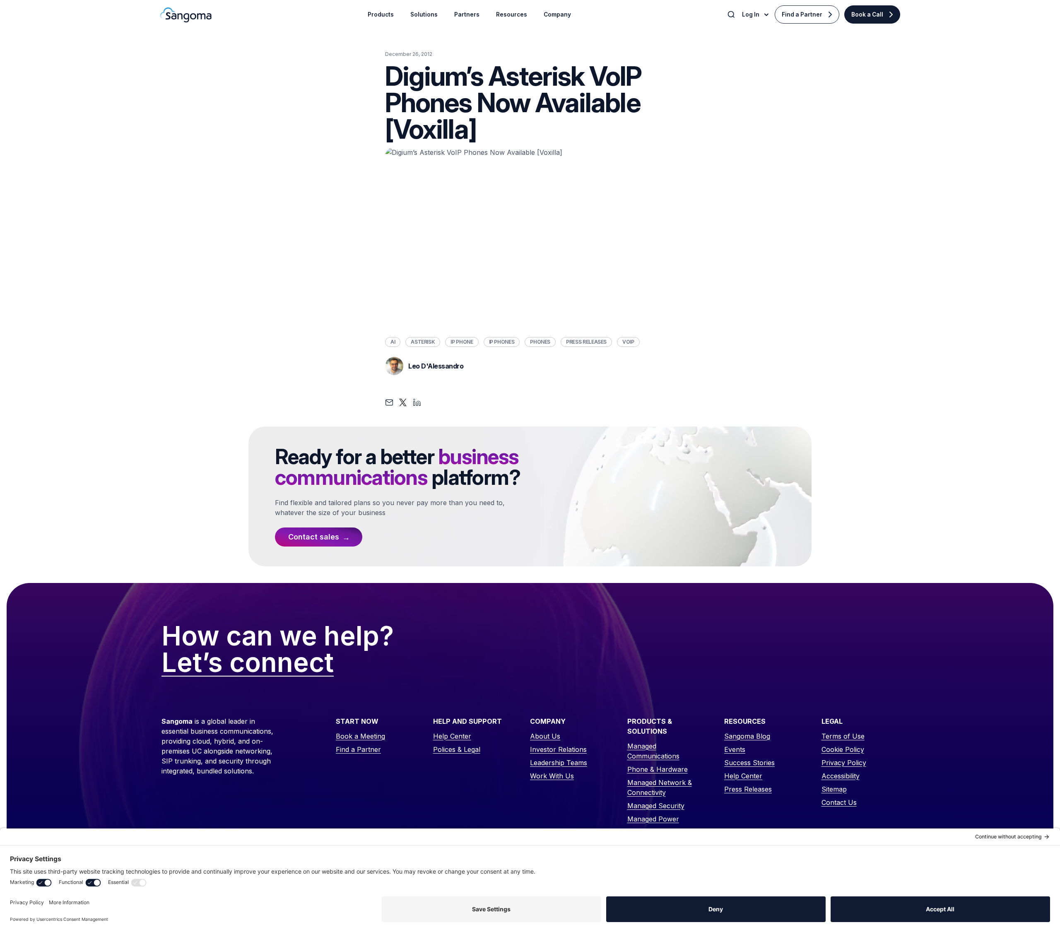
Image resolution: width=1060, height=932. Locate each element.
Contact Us (839, 802)
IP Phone (461, 342)
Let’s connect (247, 663)
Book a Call (867, 14)
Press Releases (586, 342)
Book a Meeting (360, 736)
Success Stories (749, 763)
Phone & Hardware (657, 769)
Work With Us (552, 776)
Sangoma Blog (747, 736)
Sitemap (834, 789)
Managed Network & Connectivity (659, 787)
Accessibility (841, 776)
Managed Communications (653, 751)
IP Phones (502, 342)
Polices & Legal (456, 749)
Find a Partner (802, 14)
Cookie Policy (843, 749)
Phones (540, 342)
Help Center (452, 736)
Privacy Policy (844, 763)
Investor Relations (558, 749)
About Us (545, 736)
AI (392, 342)
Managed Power (653, 819)
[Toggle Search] (732, 14)
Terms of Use (843, 736)
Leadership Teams (558, 763)
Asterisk (423, 342)
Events (734, 749)
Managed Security (655, 806)
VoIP (628, 342)
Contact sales (313, 536)
